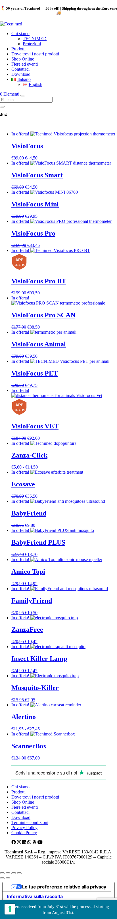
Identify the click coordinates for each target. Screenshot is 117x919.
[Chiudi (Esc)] (19, 873)
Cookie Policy (24, 832)
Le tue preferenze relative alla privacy (64, 887)
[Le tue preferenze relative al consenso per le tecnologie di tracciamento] (10, 909)
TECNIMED (35, 38)
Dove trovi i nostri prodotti (35, 53)
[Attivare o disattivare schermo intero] (8, 873)
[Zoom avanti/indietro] (2, 873)
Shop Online (22, 59)
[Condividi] (13, 873)
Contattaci (20, 69)
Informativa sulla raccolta (35, 896)
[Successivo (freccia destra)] (8, 878)
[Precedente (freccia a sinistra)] (2, 878)
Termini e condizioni (29, 822)
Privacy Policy (24, 827)
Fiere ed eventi (24, 64)
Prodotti (18, 48)
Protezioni (32, 43)
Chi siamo (20, 33)
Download (20, 74)
